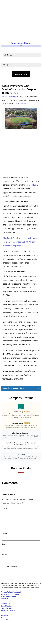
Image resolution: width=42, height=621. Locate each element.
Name (4, 534)
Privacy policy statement (11, 592)
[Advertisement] (21, 20)
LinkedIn (4, 620)
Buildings (13, 96)
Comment (5, 508)
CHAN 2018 (33, 185)
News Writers (6, 608)
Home (4, 96)
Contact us (5, 604)
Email (4, 544)
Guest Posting (6, 606)
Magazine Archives (8, 596)
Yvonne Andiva (23, 104)
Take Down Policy (8, 610)
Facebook (5, 615)
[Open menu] (21, 46)
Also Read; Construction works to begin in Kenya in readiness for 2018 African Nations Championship (20, 242)
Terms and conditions (10, 594)
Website (4, 554)
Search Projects (21, 74)
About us (4, 598)
